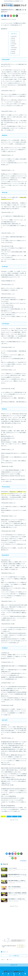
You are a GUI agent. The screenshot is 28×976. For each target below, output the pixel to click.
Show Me (13, 40)
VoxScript (13, 42)
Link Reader (13, 43)
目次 (12, 33)
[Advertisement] (14, 835)
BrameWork (13, 49)
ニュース (4, 816)
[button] (25, 451)
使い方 (20, 816)
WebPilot (13, 38)
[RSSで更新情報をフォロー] (15, 858)
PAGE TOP (14, 965)
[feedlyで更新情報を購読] (12, 858)
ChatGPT (9, 816)
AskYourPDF (14, 36)
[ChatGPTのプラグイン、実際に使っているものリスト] (8, 16)
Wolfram (13, 45)
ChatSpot (13, 51)
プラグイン (15, 816)
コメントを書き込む (14, 955)
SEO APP (13, 53)
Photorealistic (14, 47)
